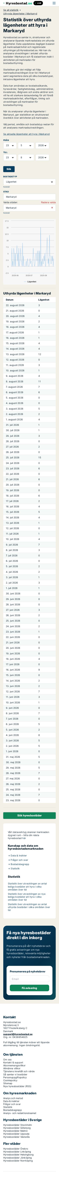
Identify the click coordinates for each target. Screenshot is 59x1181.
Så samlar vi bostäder (15, 1074)
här (24, 838)
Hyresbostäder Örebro (15, 1148)
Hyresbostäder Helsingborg (18, 1154)
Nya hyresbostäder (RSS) (17, 1086)
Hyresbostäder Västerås (16, 1136)
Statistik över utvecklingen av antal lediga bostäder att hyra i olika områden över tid (27, 886)
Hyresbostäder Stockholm (17, 1124)
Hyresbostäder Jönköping (17, 1157)
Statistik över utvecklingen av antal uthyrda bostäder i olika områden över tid (29, 907)
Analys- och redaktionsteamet (19, 1113)
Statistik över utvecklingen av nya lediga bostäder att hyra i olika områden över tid (26, 896)
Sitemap (7, 1083)
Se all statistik (11, 10)
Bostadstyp (10, 176)
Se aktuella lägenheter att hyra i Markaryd (26, 134)
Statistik (7, 1107)
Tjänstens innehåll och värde (19, 1071)
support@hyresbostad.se (17, 1034)
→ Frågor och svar (18, 860)
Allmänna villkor (11, 1068)
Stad (6, 191)
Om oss (7, 1059)
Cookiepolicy (10, 1080)
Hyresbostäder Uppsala (16, 1133)
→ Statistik (14, 868)
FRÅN (6, 140)
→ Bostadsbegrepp (18, 864)
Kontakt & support (13, 1062)
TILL (5, 152)
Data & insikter (11, 1101)
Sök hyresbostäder (29, 815)
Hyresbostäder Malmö (15, 1130)
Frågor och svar (12, 1104)
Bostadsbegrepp (12, 1110)
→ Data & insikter (17, 855)
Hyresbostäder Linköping (17, 1151)
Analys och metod (13, 1098)
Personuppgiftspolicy (15, 1077)
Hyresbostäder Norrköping (18, 1160)
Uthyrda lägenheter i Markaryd (20, 13)
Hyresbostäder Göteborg (17, 1127)
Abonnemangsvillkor (14, 1065)
